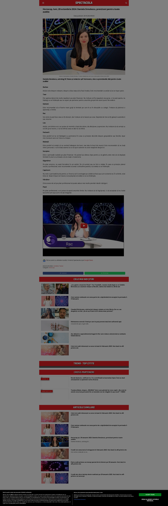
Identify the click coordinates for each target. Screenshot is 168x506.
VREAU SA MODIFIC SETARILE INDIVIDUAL (150, 500)
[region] (84, 498)
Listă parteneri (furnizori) (80, 499)
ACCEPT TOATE (150, 494)
